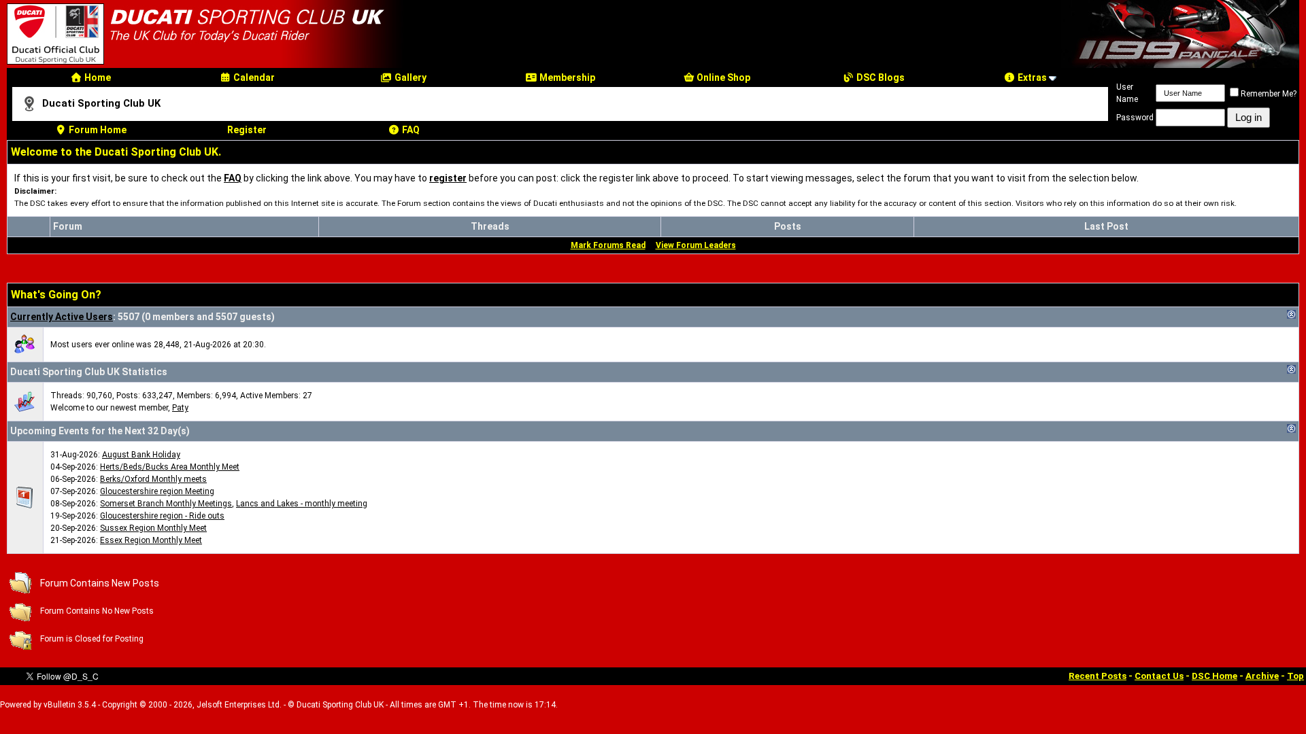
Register (247, 129)
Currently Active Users (61, 316)
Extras (1031, 77)
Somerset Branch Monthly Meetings (166, 503)
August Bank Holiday (141, 454)
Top (1295, 676)
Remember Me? (1268, 94)
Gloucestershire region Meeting (157, 491)
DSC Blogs (879, 77)
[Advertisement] (742, 611)
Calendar (253, 77)
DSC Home (1214, 676)
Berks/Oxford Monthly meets (153, 479)
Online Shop (722, 77)
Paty (180, 408)
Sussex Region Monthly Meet (153, 528)
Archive (1262, 676)
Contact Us (1159, 676)
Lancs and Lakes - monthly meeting (301, 503)
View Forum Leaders (696, 245)
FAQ (410, 129)
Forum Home (97, 129)
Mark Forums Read (608, 245)
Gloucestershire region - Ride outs (162, 516)
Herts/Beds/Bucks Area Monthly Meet (169, 467)
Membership (566, 77)
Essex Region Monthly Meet (151, 540)
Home (96, 77)
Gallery (409, 77)
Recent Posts (1097, 676)
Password (1135, 117)
